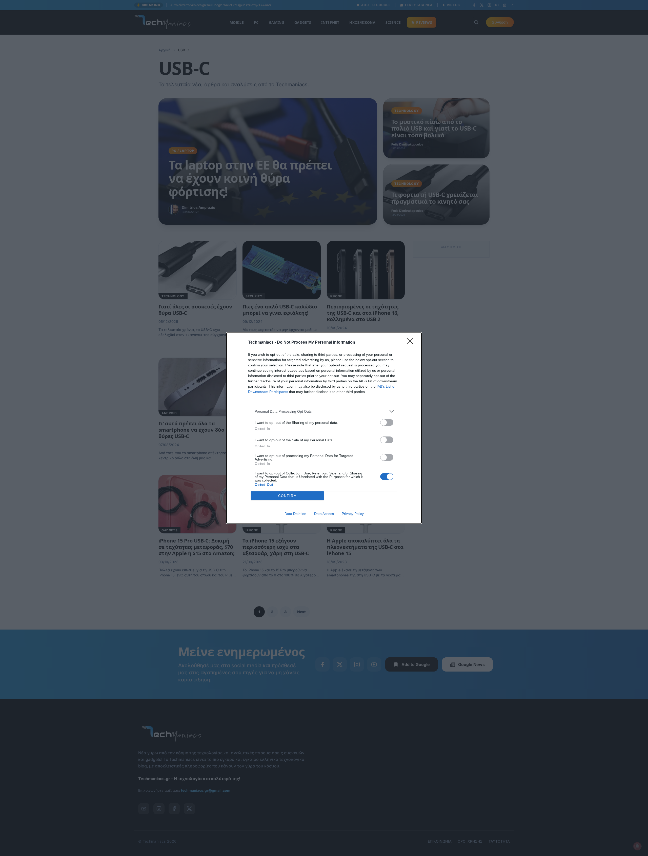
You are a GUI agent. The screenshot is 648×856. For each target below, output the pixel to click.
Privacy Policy (353, 514)
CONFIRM (287, 496)
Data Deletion (295, 514)
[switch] (386, 422)
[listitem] (324, 411)
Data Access (324, 514)
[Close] (411, 342)
